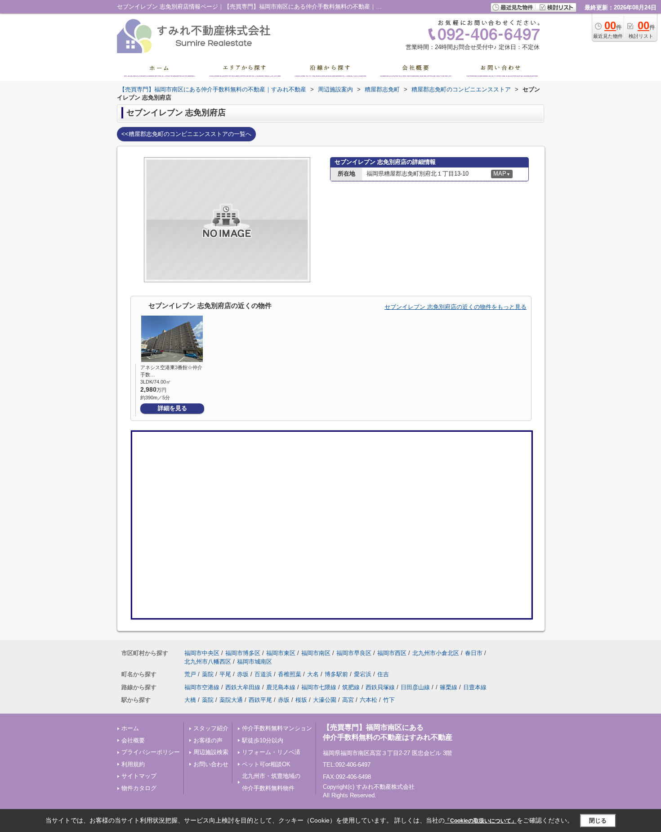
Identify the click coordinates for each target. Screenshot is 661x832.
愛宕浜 (362, 674)
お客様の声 (208, 740)
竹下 (389, 699)
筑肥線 (351, 687)
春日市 (473, 653)
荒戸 (190, 674)
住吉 (383, 674)
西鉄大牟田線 (242, 687)
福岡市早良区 (353, 653)
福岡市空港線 (201, 687)
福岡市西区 (391, 653)
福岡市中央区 (201, 653)
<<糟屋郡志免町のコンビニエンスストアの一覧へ (186, 134)
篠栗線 (448, 687)
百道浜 (263, 674)
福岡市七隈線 (318, 687)
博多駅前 (336, 674)
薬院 (208, 674)
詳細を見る (172, 408)
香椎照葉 (289, 674)
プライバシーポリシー (150, 752)
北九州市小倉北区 (435, 653)
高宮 (348, 699)
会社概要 (133, 740)
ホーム (130, 728)
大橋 (190, 699)
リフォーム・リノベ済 (271, 752)
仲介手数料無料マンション (277, 728)
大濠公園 (324, 699)
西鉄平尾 (260, 699)
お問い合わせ (210, 764)
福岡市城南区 (254, 661)
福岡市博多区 (242, 653)
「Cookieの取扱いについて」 (481, 821)
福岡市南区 (315, 653)
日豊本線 (475, 687)
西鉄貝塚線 (380, 687)
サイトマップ (138, 776)
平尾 (225, 674)
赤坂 (243, 674)
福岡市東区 (280, 653)
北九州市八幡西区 (207, 661)
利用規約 (133, 764)
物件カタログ (138, 788)
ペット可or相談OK (266, 764)
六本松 (368, 699)
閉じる (598, 820)
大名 (313, 674)
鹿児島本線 (280, 687)
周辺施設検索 (210, 752)
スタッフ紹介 (210, 728)
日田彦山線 (415, 687)
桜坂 (301, 699)
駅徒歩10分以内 (262, 740)
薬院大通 (231, 699)
